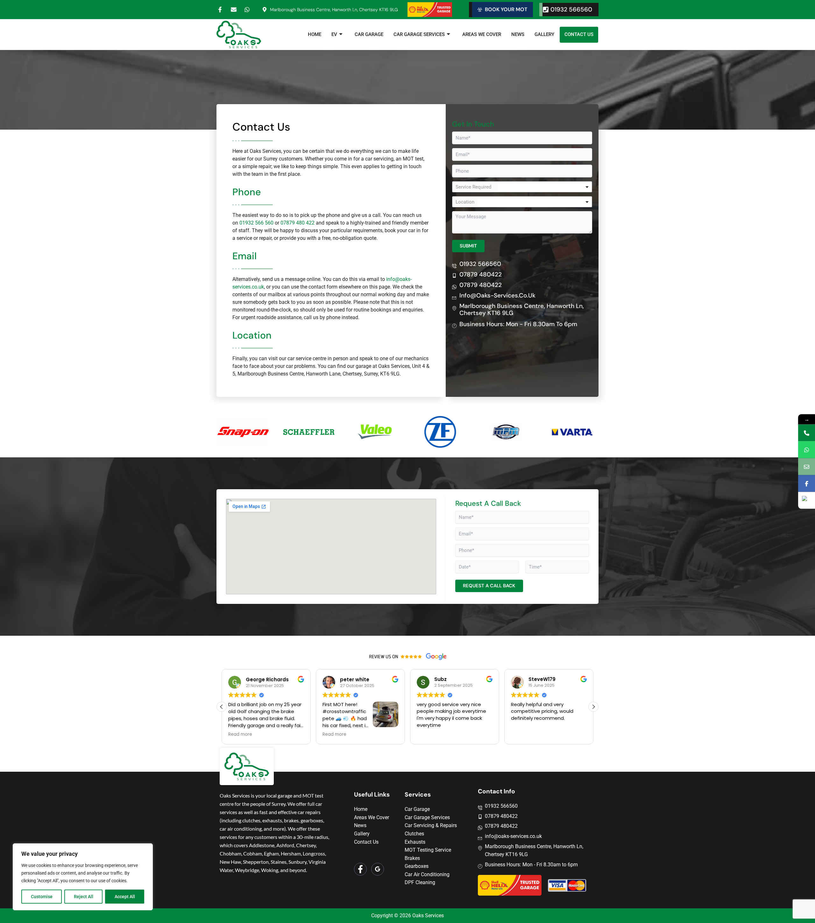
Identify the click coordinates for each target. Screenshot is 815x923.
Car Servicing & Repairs (431, 825)
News (517, 34)
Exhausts (415, 842)
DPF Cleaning (420, 882)
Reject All (83, 896)
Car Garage (369, 34)
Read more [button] (234, 734)
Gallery (544, 34)
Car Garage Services (419, 34)
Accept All (125, 896)
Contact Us (578, 34)
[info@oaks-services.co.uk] (806, 466)
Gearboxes (417, 866)
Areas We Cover (481, 34)
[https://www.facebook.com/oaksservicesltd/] (806, 483)
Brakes (412, 858)
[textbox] (476, 186)
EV (334, 34)
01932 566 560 (256, 223)
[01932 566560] (806, 433)
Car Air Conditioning (427, 874)
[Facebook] (360, 869)
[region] (83, 876)
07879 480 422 (297, 223)
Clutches (414, 834)
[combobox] (522, 186)
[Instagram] (377, 869)
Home (314, 34)
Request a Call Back (489, 586)
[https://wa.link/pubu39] (806, 449)
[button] (223, 432)
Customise (42, 896)
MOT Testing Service (428, 850)
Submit (468, 246)
